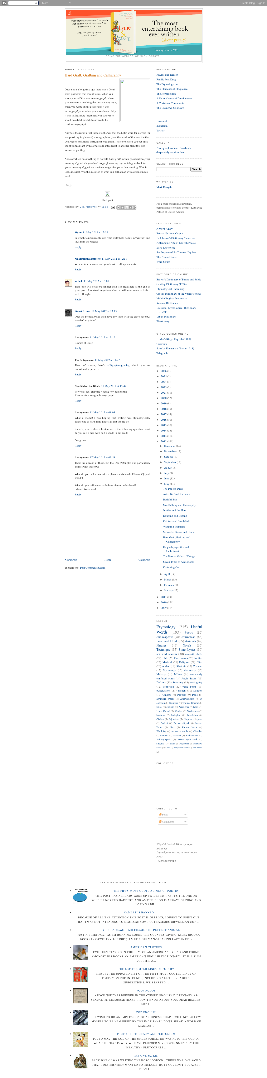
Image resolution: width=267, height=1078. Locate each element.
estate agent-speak (187, 739)
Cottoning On (171, 567)
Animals (190, 641)
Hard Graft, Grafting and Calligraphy (176, 539)
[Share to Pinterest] (134, 207)
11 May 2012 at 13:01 (96, 281)
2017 (164, 414)
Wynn (78, 232)
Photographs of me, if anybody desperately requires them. (173, 150)
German (164, 735)
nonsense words (179, 731)
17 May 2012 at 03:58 (102, 457)
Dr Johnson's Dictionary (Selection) (176, 238)
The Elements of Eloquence (172, 89)
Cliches (160, 719)
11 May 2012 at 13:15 (104, 311)
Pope (195, 695)
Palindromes (192, 735)
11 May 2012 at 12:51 (114, 258)
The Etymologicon (167, 84)
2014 (164, 430)
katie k (79, 281)
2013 (164, 436)
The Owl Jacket (146, 1055)
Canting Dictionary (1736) (171, 284)
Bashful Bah (170, 499)
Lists (172, 727)
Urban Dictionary (166, 316)
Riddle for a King (166, 79)
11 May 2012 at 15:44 (113, 386)
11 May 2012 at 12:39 (95, 232)
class (167, 747)
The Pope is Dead (173, 488)
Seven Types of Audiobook (178, 562)
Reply (78, 247)
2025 (164, 376)
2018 (164, 409)
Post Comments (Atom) (93, 567)
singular (160, 743)
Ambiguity (196, 682)
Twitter (160, 130)
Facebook (162, 121)
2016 (164, 419)
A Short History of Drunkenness (174, 98)
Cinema (166, 695)
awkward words (165, 698)
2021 (164, 392)
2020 (164, 398)
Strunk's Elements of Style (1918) (175, 348)
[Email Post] (112, 207)
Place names (181, 658)
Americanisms (187, 698)
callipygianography (118, 365)
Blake (172, 743)
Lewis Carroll (163, 711)
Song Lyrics (187, 649)
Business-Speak (181, 723)
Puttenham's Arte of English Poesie (176, 243)
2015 (164, 425)
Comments (167, 821)
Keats (196, 706)
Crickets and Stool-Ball (176, 521)
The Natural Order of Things (179, 556)
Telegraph (162, 353)
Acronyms (184, 706)
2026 (164, 371)
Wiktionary (162, 321)
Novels (187, 645)
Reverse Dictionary (167, 303)
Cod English (146, 1012)
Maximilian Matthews (88, 258)
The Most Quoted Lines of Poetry (146, 969)
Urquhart (188, 719)
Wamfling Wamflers (174, 526)
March (168, 579)
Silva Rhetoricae (165, 247)
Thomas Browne (191, 702)
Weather (179, 711)
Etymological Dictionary (170, 289)
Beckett (164, 723)
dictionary (190, 670)
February (169, 585)
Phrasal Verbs (189, 727)
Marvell (177, 735)
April (167, 574)
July (167, 473)
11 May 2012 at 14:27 (107, 360)
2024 (164, 382)
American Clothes (146, 947)
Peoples (181, 695)
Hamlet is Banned (139, 912)
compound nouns (181, 747)
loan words (197, 747)
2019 (164, 403)
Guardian (161, 344)
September (170, 462)
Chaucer (197, 666)
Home (108, 560)
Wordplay (161, 731)
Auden (166, 666)
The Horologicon (166, 93)
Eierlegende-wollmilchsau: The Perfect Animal (138, 930)
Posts (164, 814)
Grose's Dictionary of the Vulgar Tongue (179, 293)
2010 (164, 602)
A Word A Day (164, 228)
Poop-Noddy (146, 990)
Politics (198, 658)
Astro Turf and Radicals (176, 494)
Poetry (189, 632)
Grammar (173, 702)
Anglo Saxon (189, 678)
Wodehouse (193, 711)
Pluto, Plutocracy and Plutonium (146, 1034)
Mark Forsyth (164, 187)
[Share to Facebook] (130, 207)
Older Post (144, 560)
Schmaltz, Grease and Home (178, 532)
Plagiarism (184, 743)
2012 (164, 441)
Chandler (197, 731)
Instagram (162, 126)
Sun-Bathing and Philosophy (179, 505)
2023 (164, 387)
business (160, 715)
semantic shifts (193, 654)
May (167, 484)
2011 (164, 597)
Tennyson (168, 686)
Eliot (199, 662)
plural (159, 706)
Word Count (163, 262)
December (170, 446)
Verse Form (189, 686)
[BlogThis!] (122, 207)
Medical (167, 662)
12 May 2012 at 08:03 (102, 412)
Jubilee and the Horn (174, 510)
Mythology (169, 670)
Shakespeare (164, 637)
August (168, 467)
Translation (192, 715)
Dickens (161, 682)
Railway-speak (163, 739)
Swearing (178, 682)
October (169, 457)
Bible (165, 658)
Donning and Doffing (175, 516)
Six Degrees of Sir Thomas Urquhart (176, 252)
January (169, 590)
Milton (178, 674)
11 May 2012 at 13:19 (102, 337)
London (197, 690)
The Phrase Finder (166, 257)
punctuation (163, 690)
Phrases (161, 645)
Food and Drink (167, 641)
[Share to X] (126, 207)
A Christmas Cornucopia (170, 103)
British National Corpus (169, 233)
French (182, 690)
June (167, 478)
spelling (170, 706)
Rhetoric (181, 666)
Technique (163, 649)
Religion (184, 662)
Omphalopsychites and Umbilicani (176, 549)
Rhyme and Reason (167, 74)
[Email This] (118, 207)
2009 (164, 608)
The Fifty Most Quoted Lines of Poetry (146, 891)
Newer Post (71, 560)
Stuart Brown (82, 311)
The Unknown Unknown (170, 108)
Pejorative (174, 719)
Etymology (165, 627)
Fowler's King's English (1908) (173, 339)
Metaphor (176, 715)
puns (200, 719)
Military (161, 674)
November (170, 451)
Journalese (188, 637)
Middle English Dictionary (171, 298)
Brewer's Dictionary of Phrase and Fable (178, 279)
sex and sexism (166, 654)
